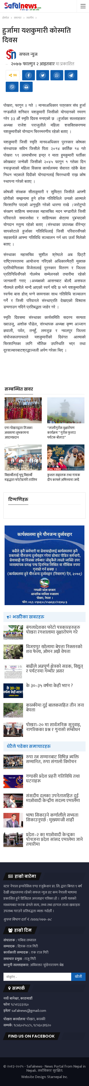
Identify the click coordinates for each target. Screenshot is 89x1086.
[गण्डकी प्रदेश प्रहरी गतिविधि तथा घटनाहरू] (13, 781)
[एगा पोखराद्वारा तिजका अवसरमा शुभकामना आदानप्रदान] (23, 410)
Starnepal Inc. (57, 1077)
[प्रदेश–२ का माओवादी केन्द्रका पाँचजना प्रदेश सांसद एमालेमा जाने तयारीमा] (13, 839)
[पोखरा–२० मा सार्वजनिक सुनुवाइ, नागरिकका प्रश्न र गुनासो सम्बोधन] (13, 730)
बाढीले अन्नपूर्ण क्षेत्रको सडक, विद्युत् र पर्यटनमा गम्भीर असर (54, 668)
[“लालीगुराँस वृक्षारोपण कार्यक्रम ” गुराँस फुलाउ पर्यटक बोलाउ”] (65, 410)
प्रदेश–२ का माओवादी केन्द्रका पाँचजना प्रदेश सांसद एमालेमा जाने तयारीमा (54, 839)
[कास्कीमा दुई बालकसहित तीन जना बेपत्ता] (13, 710)
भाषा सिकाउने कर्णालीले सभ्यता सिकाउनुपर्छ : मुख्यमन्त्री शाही (52, 817)
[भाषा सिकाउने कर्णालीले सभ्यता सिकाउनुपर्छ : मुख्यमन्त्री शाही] (13, 820)
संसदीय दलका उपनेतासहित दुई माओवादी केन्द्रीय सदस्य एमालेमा (53, 798)
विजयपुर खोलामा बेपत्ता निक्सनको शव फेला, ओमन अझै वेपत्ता (54, 649)
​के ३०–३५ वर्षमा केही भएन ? (49, 686)
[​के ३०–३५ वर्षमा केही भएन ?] (13, 690)
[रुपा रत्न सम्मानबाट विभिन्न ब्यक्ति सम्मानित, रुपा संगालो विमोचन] (13, 762)
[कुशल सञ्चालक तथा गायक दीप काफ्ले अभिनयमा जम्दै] (65, 457)
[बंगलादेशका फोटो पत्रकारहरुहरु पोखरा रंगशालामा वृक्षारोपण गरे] (13, 632)
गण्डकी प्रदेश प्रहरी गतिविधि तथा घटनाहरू (53, 778)
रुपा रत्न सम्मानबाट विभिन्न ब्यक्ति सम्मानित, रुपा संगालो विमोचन (52, 759)
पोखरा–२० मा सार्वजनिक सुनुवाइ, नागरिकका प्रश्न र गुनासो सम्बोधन (53, 727)
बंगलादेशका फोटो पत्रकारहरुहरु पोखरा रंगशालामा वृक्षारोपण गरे (53, 630)
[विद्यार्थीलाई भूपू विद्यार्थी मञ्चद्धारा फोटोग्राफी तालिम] (23, 457)
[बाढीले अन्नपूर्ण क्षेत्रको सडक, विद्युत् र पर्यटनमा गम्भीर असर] (13, 671)
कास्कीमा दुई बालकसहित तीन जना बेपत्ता (55, 707)
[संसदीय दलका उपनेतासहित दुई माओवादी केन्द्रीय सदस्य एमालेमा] (13, 801)
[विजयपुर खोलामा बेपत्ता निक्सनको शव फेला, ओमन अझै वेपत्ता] (13, 651)
